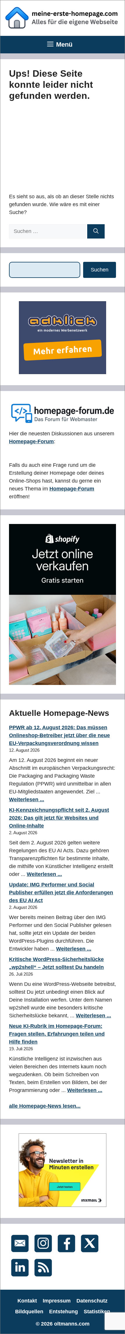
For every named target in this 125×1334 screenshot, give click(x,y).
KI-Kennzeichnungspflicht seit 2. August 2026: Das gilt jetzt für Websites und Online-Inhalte (59, 818)
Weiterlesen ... (26, 799)
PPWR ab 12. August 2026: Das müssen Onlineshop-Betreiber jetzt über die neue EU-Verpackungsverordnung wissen (59, 735)
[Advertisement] (52, 145)
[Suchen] (96, 231)
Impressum (57, 1301)
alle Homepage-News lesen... (45, 1106)
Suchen (99, 270)
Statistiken (97, 1311)
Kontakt (27, 1301)
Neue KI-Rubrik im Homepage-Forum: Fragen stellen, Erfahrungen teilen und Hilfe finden (57, 1034)
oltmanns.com (72, 1324)
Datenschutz (92, 1301)
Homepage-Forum (31, 441)
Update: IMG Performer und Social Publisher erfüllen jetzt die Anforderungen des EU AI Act (61, 892)
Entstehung (63, 1311)
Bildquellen (29, 1311)
